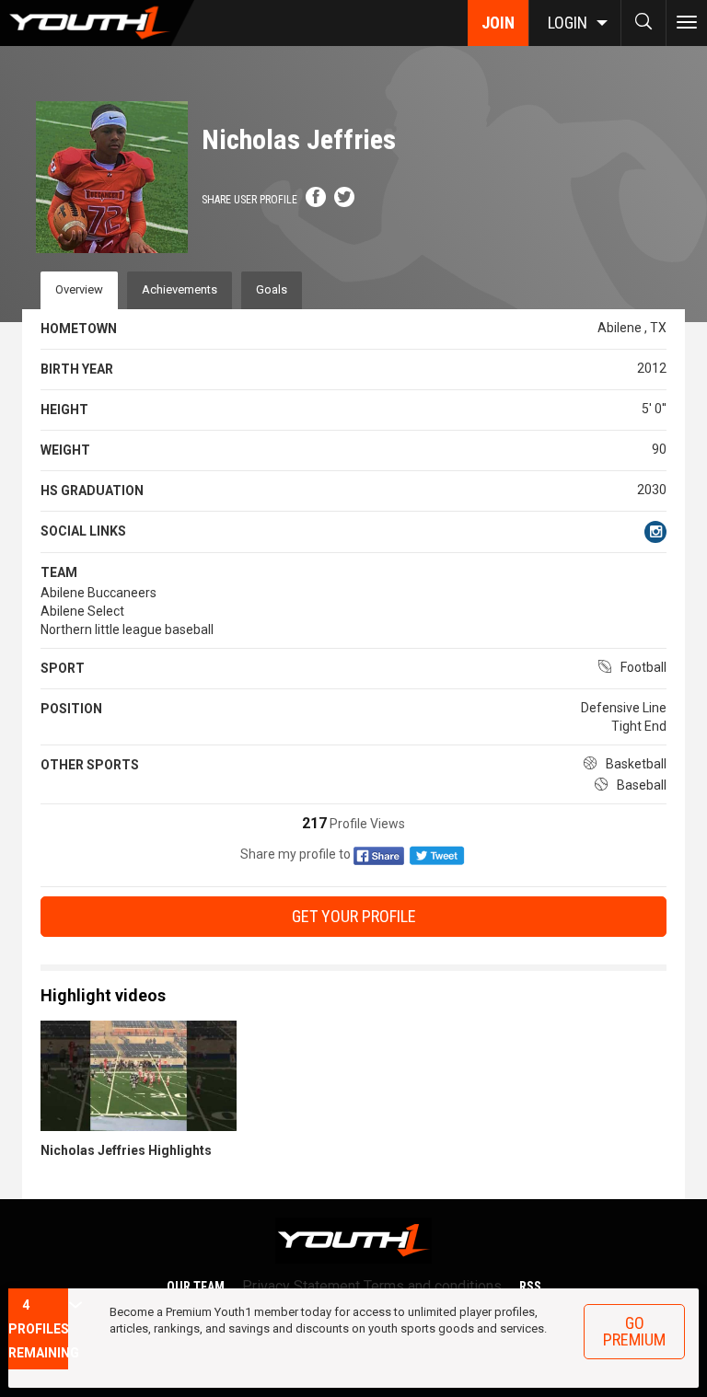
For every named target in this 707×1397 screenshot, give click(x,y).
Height (64, 409)
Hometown (79, 328)
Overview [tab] (79, 289)
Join (498, 22)
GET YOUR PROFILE (354, 916)
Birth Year (77, 369)
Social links (83, 531)
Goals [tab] (271, 289)
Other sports (90, 764)
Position (71, 708)
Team (59, 572)
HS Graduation (92, 490)
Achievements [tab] (179, 289)
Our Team (196, 1286)
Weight (65, 450)
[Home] (97, 23)
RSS (530, 1286)
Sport (63, 668)
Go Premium (634, 1331)
